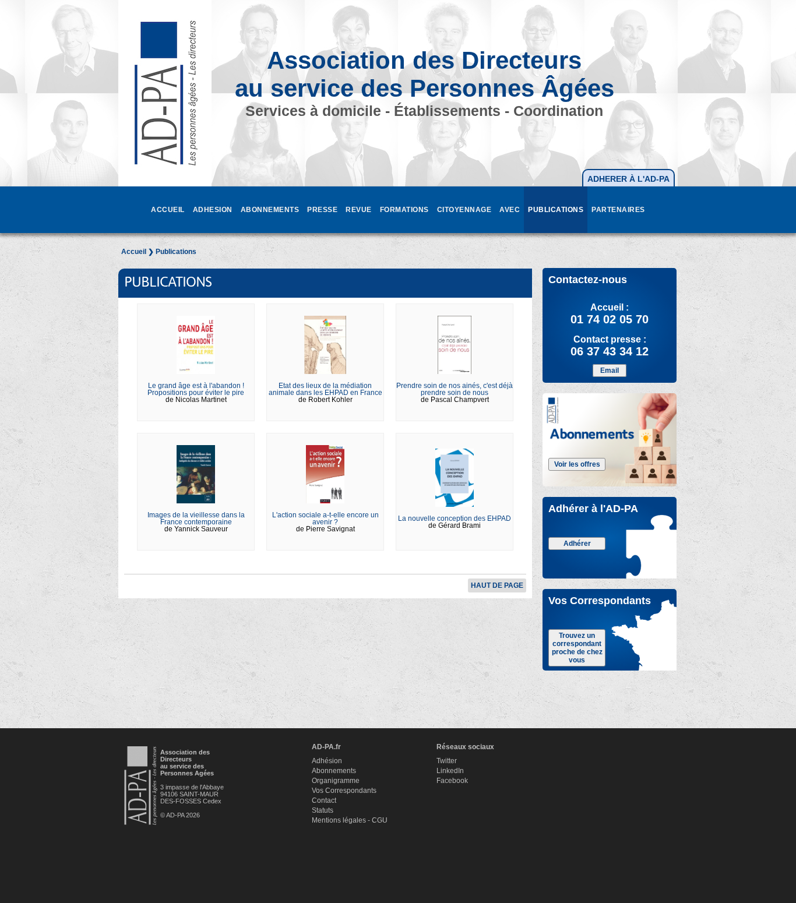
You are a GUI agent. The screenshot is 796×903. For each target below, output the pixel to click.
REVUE (359, 210)
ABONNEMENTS (270, 210)
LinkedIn (450, 771)
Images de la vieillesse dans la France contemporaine (196, 518)
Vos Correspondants (344, 790)
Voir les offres (577, 464)
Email (609, 370)
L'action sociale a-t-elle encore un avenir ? (325, 518)
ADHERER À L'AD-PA (628, 179)
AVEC (509, 210)
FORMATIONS (404, 210)
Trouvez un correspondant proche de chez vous (577, 648)
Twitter (446, 761)
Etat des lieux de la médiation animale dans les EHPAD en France (325, 389)
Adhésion (327, 761)
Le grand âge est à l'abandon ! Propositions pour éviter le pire (195, 389)
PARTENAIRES (618, 210)
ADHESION (213, 210)
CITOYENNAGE (464, 210)
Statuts (322, 810)
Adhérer (577, 543)
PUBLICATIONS (555, 210)
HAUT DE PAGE (497, 585)
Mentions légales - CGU (350, 820)
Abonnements (334, 771)
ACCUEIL (168, 210)
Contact (324, 800)
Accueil (133, 252)
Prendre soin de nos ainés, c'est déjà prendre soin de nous (454, 389)
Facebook (452, 781)
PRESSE (322, 210)
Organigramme (336, 781)
